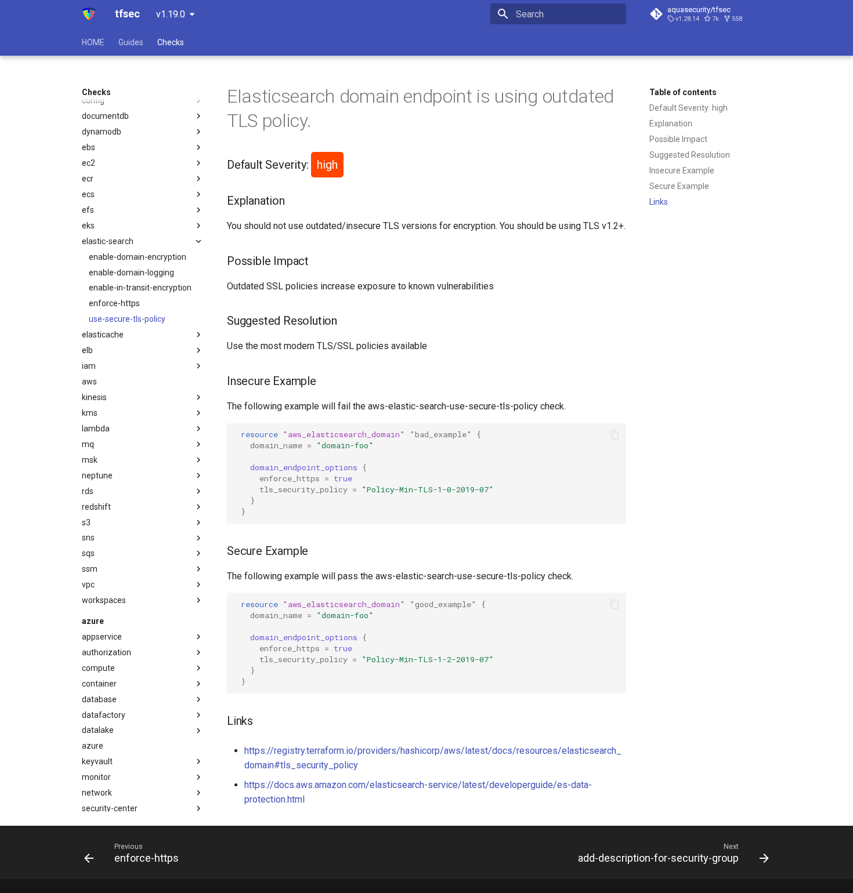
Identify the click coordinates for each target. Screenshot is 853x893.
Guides (130, 42)
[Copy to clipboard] (614, 435)
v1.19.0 (170, 14)
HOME (93, 42)
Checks (170, 42)
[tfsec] (89, 14)
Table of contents (683, 92)
